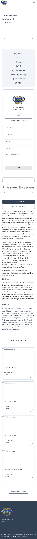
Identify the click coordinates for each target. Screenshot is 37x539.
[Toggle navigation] (34, 3)
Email (20, 113)
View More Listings (18, 121)
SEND (18, 168)
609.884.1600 (20, 115)
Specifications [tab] (18, 207)
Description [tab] (18, 202)
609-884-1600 (8, 519)
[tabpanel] (18, 271)
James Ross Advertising (19, 536)
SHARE (19, 180)
